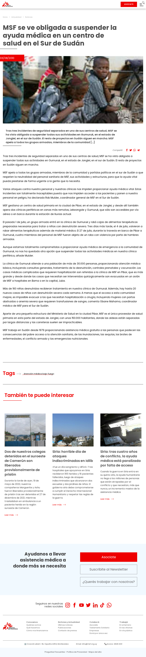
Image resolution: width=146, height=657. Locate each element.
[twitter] (88, 605)
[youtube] (81, 605)
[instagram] (67, 605)
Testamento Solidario (100, 627)
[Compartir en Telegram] (138, 150)
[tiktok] (102, 605)
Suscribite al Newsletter (109, 569)
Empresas (94, 630)
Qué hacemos (33, 627)
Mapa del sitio (95, 652)
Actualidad (16, 17)
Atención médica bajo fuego (39, 373)
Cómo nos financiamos (37, 630)
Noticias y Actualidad (69, 622)
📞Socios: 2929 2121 (113, 644)
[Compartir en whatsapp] (134, 150)
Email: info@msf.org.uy (86, 644)
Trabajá (123, 622)
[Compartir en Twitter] (130, 150)
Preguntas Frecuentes (55, 652)
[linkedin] (95, 605)
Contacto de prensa (67, 630)
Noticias (29, 17)
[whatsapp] (109, 605)
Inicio (5, 17)
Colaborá (94, 622)
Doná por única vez (99, 633)
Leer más (9, 515)
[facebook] (74, 605)
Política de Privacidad (77, 652)
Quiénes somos (33, 625)
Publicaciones (64, 627)
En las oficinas (125, 627)
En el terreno (125, 625)
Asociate (109, 557)
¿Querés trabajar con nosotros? (109, 581)
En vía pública (125, 630)
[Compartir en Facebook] (127, 150)
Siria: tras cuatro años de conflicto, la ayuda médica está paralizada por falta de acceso (120, 458)
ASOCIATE (128, 4)
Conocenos (32, 622)
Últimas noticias (65, 625)
